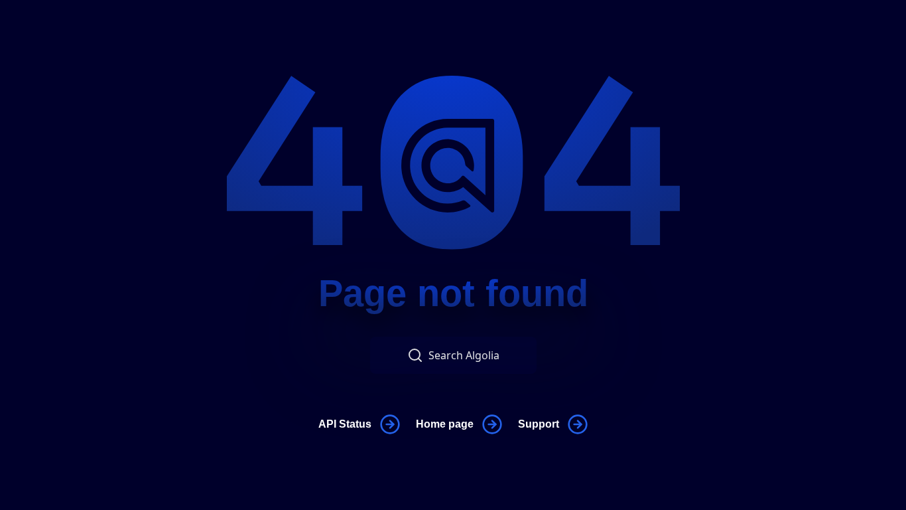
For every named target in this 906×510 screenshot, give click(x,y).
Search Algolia (463, 355)
